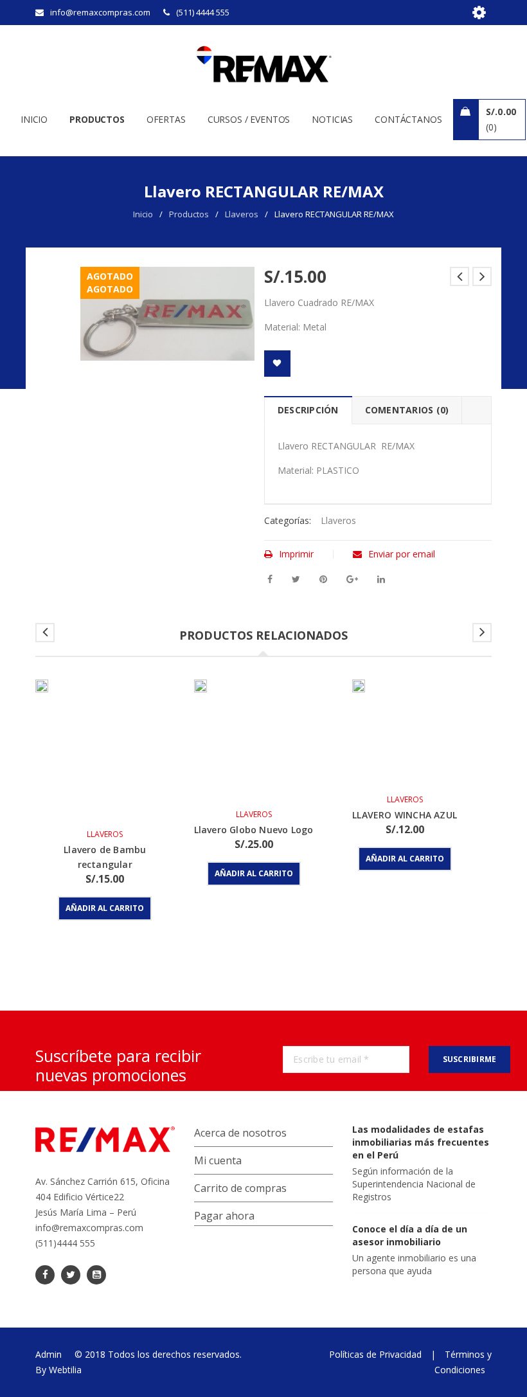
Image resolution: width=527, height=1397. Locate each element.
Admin (48, 1354)
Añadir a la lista (277, 363)
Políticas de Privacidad (375, 1354)
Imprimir (296, 554)
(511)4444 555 (65, 1243)
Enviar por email (401, 554)
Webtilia (65, 1370)
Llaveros (241, 214)
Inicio (143, 214)
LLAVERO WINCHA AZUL (404, 815)
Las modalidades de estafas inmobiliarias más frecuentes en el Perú (420, 1142)
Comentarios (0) (407, 410)
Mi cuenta (218, 1160)
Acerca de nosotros (240, 1133)
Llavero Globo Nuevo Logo (254, 830)
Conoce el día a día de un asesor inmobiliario (409, 1235)
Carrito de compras (240, 1188)
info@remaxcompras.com (89, 1227)
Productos (189, 214)
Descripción (308, 410)
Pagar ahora (224, 1216)
